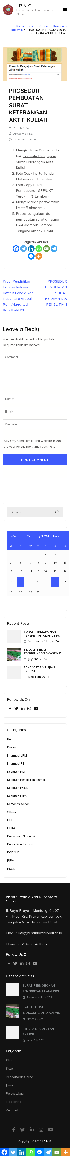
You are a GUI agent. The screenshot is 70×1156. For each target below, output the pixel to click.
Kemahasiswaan (18, 804)
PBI (9, 820)
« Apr (14, 535)
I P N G (24, 6)
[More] (38, 256)
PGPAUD (13, 852)
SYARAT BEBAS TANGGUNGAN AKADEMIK (42, 651)
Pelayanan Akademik (21, 836)
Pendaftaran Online (19, 1077)
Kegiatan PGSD (18, 788)
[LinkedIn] (23, 709)
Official (11, 812)
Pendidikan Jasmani (20, 844)
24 (55, 581)
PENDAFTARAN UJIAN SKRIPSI (39, 669)
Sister (10, 1068)
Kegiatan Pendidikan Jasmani (26, 780)
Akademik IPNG (23, 134)
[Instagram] (29, 709)
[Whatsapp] (38, 248)
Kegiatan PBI (16, 771)
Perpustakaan (15, 1093)
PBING (11, 828)
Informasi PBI (16, 763)
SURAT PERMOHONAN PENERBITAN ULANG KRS (42, 633)
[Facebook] (16, 248)
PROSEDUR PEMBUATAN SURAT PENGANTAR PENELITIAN (56, 293)
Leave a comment (25, 139)
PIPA (10, 860)
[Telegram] (54, 248)
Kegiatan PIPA (17, 796)
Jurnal (9, 1085)
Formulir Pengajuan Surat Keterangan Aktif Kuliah (36, 162)
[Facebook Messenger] (31, 256)
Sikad (9, 1060)
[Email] (46, 248)
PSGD (11, 868)
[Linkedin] (31, 248)
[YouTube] (36, 709)
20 (20, 581)
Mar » (56, 535)
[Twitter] (23, 248)
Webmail (12, 1110)
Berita (11, 739)
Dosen (11, 747)
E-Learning (13, 1102)
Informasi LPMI (17, 755)
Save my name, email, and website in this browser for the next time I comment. (32, 443)
